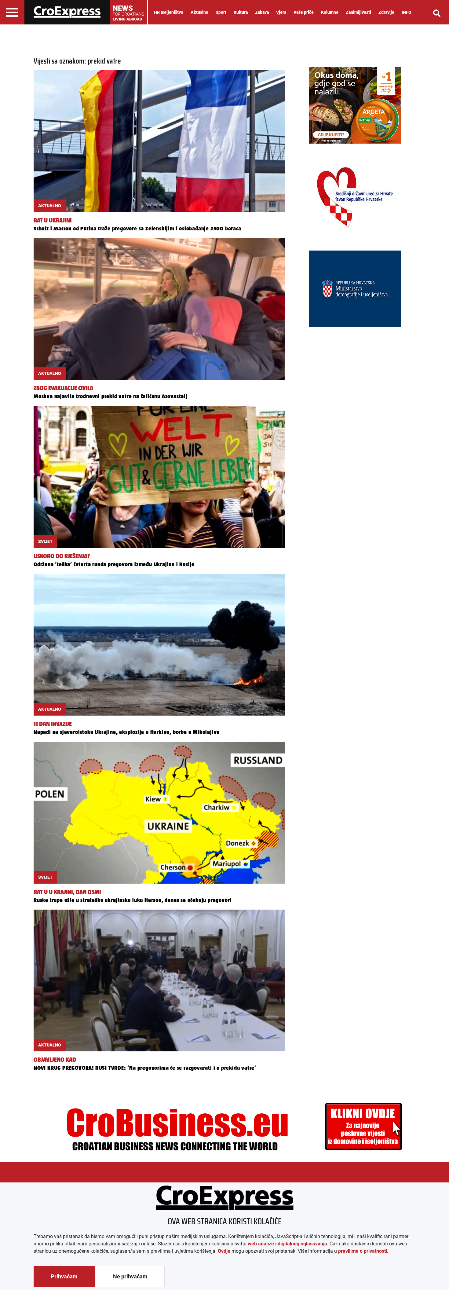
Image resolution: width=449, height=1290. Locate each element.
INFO (406, 12)
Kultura (241, 12)
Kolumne (329, 12)
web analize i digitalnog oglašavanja (287, 1244)
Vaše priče (304, 12)
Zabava (262, 12)
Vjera (281, 12)
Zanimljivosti (358, 12)
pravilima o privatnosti (362, 1251)
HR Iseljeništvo (168, 12)
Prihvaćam (64, 1276)
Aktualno (199, 12)
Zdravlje (386, 12)
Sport (221, 12)
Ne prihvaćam (130, 1276)
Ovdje (224, 1251)
